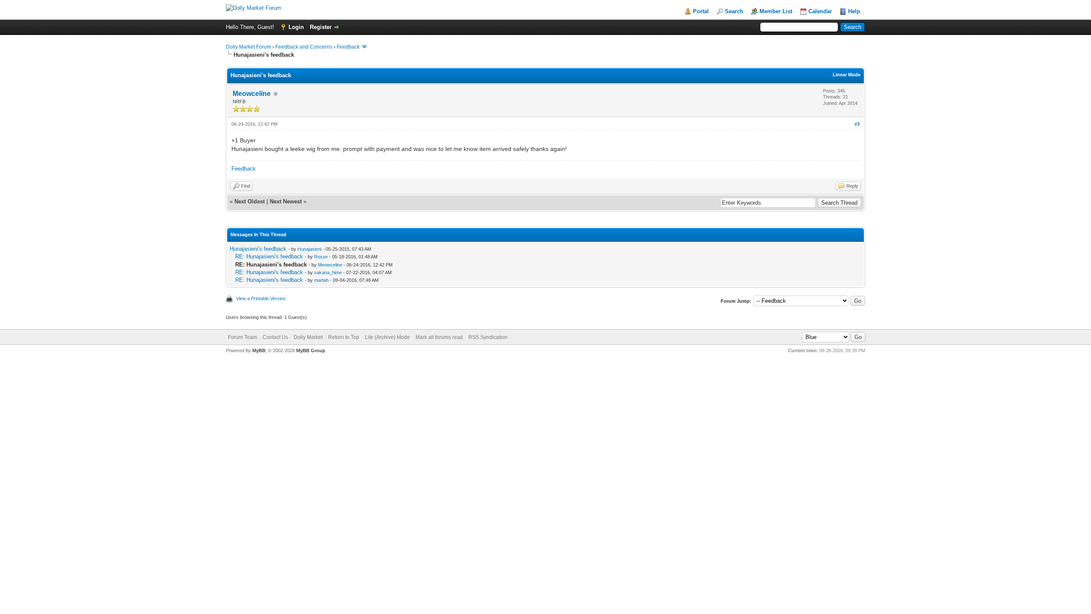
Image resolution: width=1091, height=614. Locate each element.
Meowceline (252, 93)
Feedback (348, 47)
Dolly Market (308, 337)
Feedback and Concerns (303, 47)
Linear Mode (846, 74)
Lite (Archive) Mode (387, 337)
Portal (701, 11)
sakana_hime (328, 272)
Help (854, 11)
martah (321, 280)
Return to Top (343, 337)
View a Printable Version (261, 298)
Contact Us (275, 337)
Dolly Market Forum (248, 47)
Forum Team (242, 337)
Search (734, 11)
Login (296, 27)
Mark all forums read (439, 337)
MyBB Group (310, 350)
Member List (775, 11)
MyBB (259, 350)
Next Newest (286, 201)
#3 (857, 124)
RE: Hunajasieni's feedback (269, 256)
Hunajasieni (309, 249)
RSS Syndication (488, 337)
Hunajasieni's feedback (258, 249)
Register (321, 27)
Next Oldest (249, 201)
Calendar (820, 11)
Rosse (321, 256)
